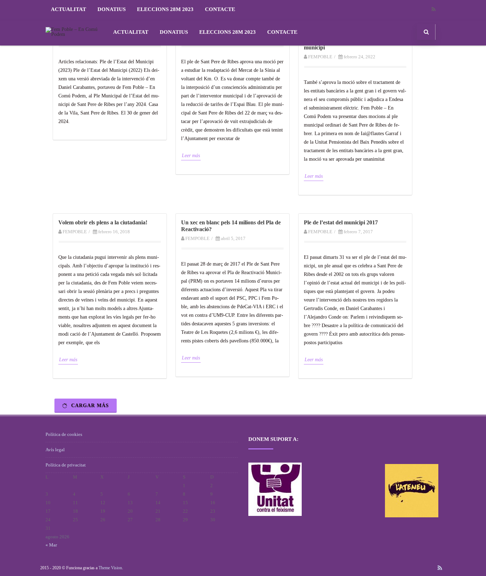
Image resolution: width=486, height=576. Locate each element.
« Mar (51, 545)
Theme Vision (110, 567)
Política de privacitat (66, 465)
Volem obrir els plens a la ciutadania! (102, 222)
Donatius (111, 9)
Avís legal (55, 449)
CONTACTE (220, 9)
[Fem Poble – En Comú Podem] (74, 34)
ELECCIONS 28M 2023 (165, 9)
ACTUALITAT (68, 9)
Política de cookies (64, 434)
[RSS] (433, 9)
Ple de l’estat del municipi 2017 (341, 222)
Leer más (191, 155)
